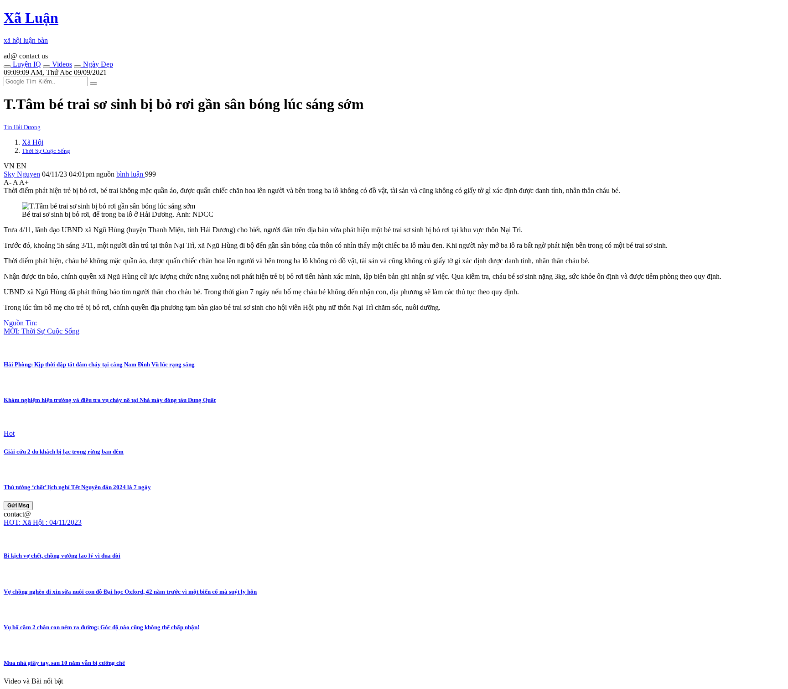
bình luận (130, 174)
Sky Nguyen (22, 174)
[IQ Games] (7, 66)
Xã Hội (32, 142)
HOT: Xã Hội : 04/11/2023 (43, 522)
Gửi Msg (18, 505)
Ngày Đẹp (97, 64)
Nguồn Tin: (20, 323)
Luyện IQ (26, 64)
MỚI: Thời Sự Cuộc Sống (41, 331)
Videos (61, 64)
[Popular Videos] (46, 66)
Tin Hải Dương (22, 127)
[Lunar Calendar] (77, 66)
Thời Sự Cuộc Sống (46, 150)
